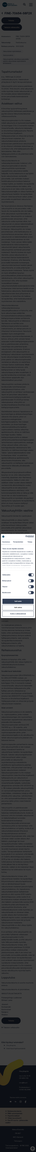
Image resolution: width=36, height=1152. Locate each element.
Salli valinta (18, 607)
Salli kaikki (18, 601)
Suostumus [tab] (6, 542)
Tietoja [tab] (30, 542)
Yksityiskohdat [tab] (18, 542)
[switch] (31, 580)
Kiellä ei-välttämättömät (18, 614)
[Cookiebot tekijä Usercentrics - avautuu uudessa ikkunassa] (25, 536)
